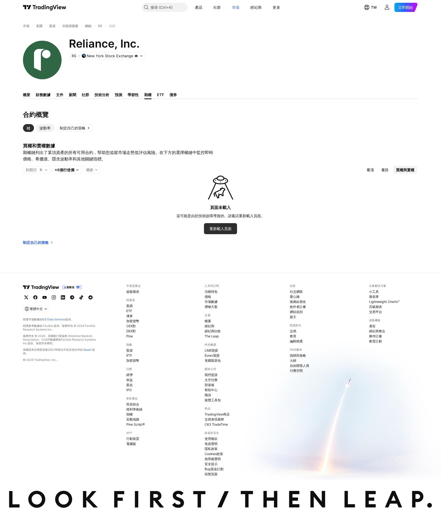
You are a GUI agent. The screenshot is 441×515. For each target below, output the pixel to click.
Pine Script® (135, 424)
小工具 (374, 291)
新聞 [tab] (72, 94)
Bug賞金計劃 (214, 469)
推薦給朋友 (298, 302)
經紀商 (256, 7)
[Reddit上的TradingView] (90, 297)
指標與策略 (298, 355)
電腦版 (131, 444)
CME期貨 (211, 350)
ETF (129, 311)
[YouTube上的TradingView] (44, 297)
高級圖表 (375, 307)
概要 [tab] (26, 94)
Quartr (87, 349)
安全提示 (211, 464)
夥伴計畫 (375, 336)
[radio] (370, 170)
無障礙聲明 (213, 459)
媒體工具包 (213, 400)
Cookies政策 (214, 454)
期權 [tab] (148, 94)
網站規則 (296, 312)
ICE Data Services (53, 319)
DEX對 (131, 331)
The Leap (212, 336)
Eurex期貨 (212, 355)
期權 (129, 414)
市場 (236, 7)
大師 (293, 360)
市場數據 (211, 302)
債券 (129, 316)
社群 (217, 7)
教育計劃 (375, 341)
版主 (293, 317)
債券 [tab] (173, 94)
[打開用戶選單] (387, 7)
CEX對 (131, 326)
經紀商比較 (213, 331)
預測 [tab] (118, 94)
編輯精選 (296, 341)
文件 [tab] (59, 94)
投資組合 (132, 404)
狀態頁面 (211, 474)
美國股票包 (213, 360)
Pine (129, 336)
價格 (208, 297)
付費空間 (296, 371)
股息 (129, 385)
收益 (129, 380)
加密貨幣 (132, 321)
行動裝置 (132, 439)
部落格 (209, 385)
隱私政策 (211, 449)
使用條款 (211, 439)
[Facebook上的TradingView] (35, 297)
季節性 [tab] (133, 94)
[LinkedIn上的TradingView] (63, 297)
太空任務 (211, 380)
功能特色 (211, 291)
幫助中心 (211, 390)
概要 (208, 321)
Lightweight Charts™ (384, 302)
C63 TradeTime (216, 424)
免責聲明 (211, 444)
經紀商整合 (377, 331)
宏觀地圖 (132, 419)
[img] (136, 56)
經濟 (129, 375)
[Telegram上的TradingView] (72, 297)
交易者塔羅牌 (214, 419)
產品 (199, 7)
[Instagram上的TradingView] (54, 297)
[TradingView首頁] (44, 7)
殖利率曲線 (134, 409)
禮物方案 (211, 307)
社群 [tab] (85, 94)
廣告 (372, 326)
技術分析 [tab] (102, 94)
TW (374, 7)
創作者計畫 (298, 307)
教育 (293, 336)
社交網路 (296, 291)
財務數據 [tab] (43, 94)
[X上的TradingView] (26, 297)
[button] (206, 7)
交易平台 (375, 312)
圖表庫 (374, 297)
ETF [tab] (160, 94)
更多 (276, 7)
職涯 (208, 395)
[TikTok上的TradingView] (81, 297)
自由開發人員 (299, 365)
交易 (293, 331)
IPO (129, 390)
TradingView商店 (217, 414)
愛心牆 (295, 297)
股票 (129, 306)
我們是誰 (211, 375)
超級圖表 (132, 291)
